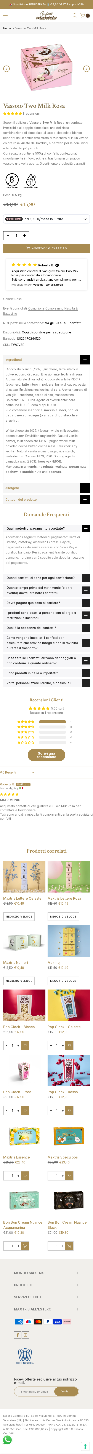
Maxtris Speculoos (63, 1157)
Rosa (18, 299)
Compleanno (54, 308)
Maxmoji (54, 962)
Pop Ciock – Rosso (63, 1092)
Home (7, 28)
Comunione (36, 308)
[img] (9, 794)
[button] (13, 113)
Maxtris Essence (16, 1157)
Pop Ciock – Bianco (19, 1027)
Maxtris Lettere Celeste (22, 898)
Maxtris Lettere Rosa (64, 898)
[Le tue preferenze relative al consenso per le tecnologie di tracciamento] (85, 1446)
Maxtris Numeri (15, 962)
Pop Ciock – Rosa (17, 1092)
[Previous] (6, 69)
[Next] (86, 69)
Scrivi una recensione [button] (46, 755)
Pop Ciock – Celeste (64, 1027)
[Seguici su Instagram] (25, 1335)
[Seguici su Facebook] (17, 1335)
